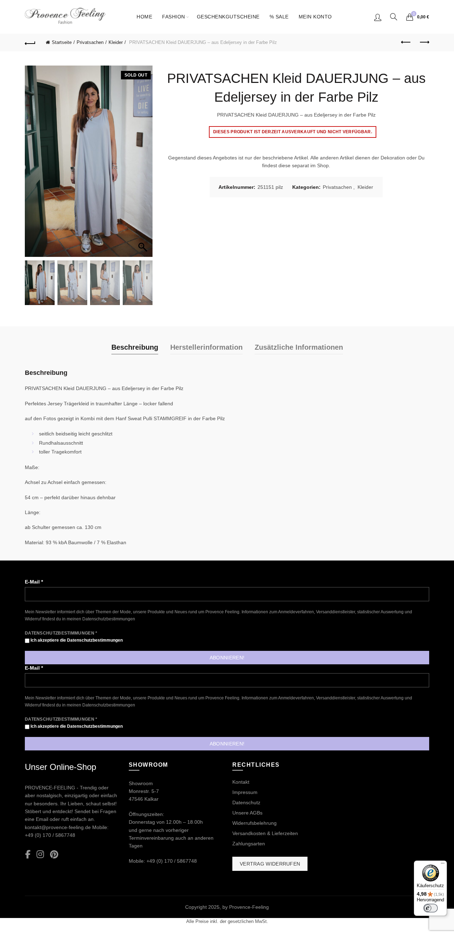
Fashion (173, 16)
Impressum (245, 792)
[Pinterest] (54, 855)
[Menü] (442, 865)
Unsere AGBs (247, 813)
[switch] (430, 908)
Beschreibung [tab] (134, 347)
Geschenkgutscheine (228, 16)
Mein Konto (315, 16)
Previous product (406, 42)
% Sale (279, 16)
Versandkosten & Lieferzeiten (265, 833)
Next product (424, 42)
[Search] (393, 16)
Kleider (116, 42)
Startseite (62, 42)
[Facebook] (28, 855)
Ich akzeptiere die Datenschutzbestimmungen (76, 640)
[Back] (30, 42)
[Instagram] (40, 855)
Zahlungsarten (248, 843)
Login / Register (377, 17)
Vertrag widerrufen (270, 864)
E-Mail (34, 582)
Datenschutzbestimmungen (108, 618)
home (144, 16)
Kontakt (240, 782)
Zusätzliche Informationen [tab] (299, 347)
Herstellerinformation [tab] (206, 347)
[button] (143, 165)
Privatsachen (90, 42)
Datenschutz (246, 802)
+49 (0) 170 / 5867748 (50, 835)
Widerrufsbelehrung (254, 823)
